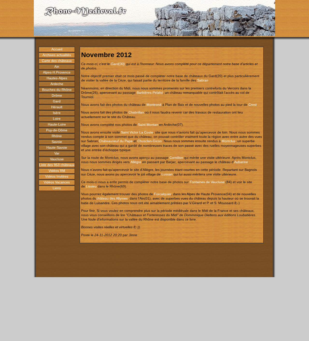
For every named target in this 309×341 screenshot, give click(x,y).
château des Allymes (112, 198)
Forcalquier (162, 194)
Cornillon (176, 158)
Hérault (56, 107)
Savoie (57, 142)
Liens (57, 188)
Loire (57, 118)
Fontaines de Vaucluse (207, 182)
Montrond (154, 105)
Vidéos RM (57, 171)
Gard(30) (118, 64)
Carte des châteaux (57, 61)
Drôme (57, 95)
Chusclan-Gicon (149, 141)
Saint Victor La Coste (137, 132)
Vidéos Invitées (56, 176)
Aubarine (241, 162)
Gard (57, 101)
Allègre (136, 162)
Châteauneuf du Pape (116, 141)
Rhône (57, 136)
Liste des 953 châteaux (57, 165)
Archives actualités (56, 55)
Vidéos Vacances (57, 182)
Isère (57, 113)
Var (56, 153)
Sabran (202, 80)
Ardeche (56, 84)
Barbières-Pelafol (150, 92)
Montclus (228, 141)
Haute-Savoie (56, 147)
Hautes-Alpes (57, 78)
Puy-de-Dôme (56, 130)
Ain (56, 66)
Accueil (56, 49)
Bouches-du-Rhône (57, 90)
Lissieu (91, 186)
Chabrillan (136, 112)
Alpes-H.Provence (56, 72)
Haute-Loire (57, 124)
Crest (252, 105)
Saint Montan (148, 125)
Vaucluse (57, 159)
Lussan (167, 174)
